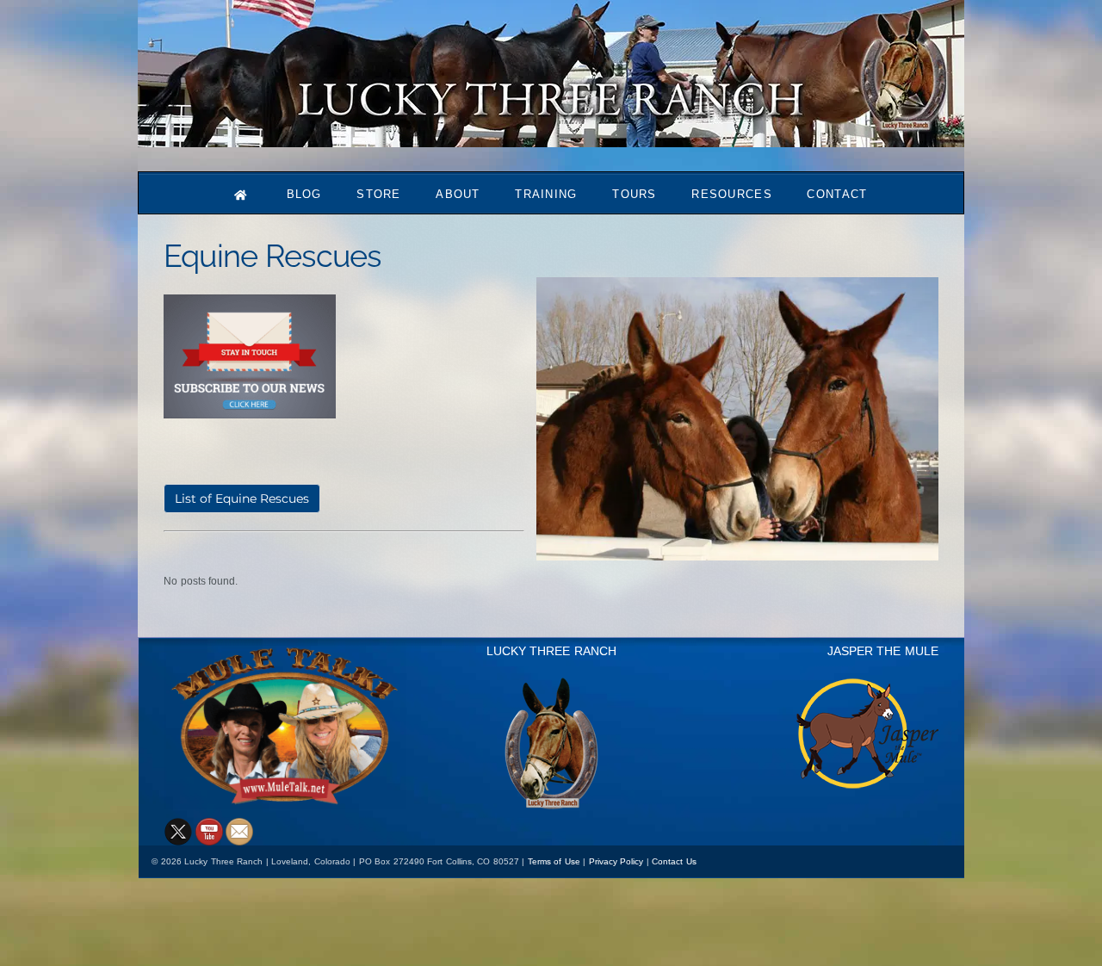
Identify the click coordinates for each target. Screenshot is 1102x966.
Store (378, 194)
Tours (634, 194)
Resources (731, 194)
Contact (837, 194)
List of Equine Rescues (242, 498)
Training (546, 194)
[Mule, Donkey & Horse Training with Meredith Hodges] (551, 139)
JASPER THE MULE (882, 651)
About (458, 194)
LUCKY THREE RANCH (551, 651)
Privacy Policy (616, 861)
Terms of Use (554, 861)
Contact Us (674, 861)
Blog (304, 194)
